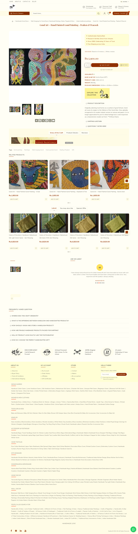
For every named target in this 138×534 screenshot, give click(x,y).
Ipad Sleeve (40, 435)
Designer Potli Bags (106, 433)
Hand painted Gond (51, 150)
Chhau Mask (41, 500)
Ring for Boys (56, 424)
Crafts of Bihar (69, 514)
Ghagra (53, 402)
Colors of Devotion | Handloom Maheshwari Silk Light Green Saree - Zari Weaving (23, 236)
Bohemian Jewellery (89, 422)
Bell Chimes (85, 493)
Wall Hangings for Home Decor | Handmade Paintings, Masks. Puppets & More (52, 21)
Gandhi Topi (48, 435)
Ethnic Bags (60, 433)
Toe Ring (48, 424)
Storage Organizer (91, 480)
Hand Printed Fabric (91, 404)
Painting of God (92, 495)
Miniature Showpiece (30, 480)
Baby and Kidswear (17, 413)
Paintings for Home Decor (41, 495)
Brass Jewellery (77, 422)
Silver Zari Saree (29, 391)
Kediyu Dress (80, 404)
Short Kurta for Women (112, 402)
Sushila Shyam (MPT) (101, 77)
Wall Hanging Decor (31, 493)
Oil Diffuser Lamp (78, 482)
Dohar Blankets (65, 446)
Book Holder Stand (115, 480)
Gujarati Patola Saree (114, 391)
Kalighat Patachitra (74, 498)
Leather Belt (56, 435)
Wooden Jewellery (48, 422)
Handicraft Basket (76, 468)
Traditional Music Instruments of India (89, 518)
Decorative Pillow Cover (78, 446)
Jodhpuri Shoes (105, 435)
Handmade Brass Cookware (55, 457)
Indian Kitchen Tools (40, 457)
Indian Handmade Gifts (109, 518)
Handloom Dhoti (49, 404)
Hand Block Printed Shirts (87, 402)
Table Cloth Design (53, 449)
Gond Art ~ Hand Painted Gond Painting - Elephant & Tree (68, 192)
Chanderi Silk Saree (77, 388)
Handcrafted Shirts (72, 402)
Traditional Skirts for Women (40, 402)
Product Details (72, 133)
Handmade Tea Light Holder (106, 482)
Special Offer (81, 208)
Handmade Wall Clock (25, 495)
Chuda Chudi (65, 424)
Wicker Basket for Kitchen (19, 460)
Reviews (85, 133)
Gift (73, 150)
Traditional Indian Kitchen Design (96, 457)
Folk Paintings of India (69, 509)
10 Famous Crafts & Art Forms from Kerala (110, 514)
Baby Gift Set (28, 413)
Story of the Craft (56, 133)
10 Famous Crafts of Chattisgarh (45, 511)
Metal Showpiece (43, 480)
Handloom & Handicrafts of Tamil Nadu (51, 514)
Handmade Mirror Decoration (76, 480)
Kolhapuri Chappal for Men (92, 435)
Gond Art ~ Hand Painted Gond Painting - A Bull (24, 192)
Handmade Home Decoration (82, 460)
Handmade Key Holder (18, 482)
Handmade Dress (16, 402)
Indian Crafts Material (19, 518)
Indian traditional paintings (83, 21)
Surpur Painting (62, 498)
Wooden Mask (32, 500)
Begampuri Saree (103, 388)
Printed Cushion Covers (93, 446)
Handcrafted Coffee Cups (43, 468)
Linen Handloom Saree (34, 388)
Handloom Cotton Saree (18, 388)
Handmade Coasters (24, 471)
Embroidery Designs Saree (57, 391)
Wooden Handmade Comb (55, 518)
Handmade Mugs (65, 468)
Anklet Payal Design (113, 422)
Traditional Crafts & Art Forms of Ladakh (69, 511)
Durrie (28, 449)
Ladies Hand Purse (50, 433)
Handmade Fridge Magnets (52, 460)
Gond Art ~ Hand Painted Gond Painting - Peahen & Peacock (15, 282)
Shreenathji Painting (24, 498)
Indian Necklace (101, 422)
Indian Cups (55, 468)
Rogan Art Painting (55, 495)
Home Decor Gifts (97, 460)
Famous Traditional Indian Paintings (88, 509)
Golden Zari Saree (16, 391)
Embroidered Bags (70, 433)
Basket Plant (29, 482)
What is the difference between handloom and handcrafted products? (40, 321)
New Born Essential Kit (75, 413)
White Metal (58, 422)
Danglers (19, 424)
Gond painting (18, 150)
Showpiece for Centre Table (57, 480)
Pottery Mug (31, 468)
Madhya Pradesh (65, 150)
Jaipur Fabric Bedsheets (33, 446)
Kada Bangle (27, 424)
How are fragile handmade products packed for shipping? (35, 330)
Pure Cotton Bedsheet (18, 446)
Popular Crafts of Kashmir (90, 511)
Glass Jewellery (16, 422)
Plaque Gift (112, 493)
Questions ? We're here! (97, 126)
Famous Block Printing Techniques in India (100, 516)
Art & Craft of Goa (105, 511)
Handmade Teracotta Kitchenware (75, 457)
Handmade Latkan (75, 424)
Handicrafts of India (17, 509)
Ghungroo (35, 424)
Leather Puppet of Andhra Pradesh (106, 498)
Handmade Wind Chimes (73, 493)
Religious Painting (103, 495)
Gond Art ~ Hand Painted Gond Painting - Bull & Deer (107, 192)
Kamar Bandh (65, 435)
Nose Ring (42, 424)
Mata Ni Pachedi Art (37, 498)
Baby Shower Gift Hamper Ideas (57, 413)
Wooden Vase (50, 482)
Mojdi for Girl (115, 435)
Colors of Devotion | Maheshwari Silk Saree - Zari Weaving (114, 236)
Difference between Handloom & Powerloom (44, 516)
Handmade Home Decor (22, 21)
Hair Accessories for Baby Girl (106, 413)
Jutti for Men (79, 435)
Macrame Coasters (36, 471)
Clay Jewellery (67, 422)
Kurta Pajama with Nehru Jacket (65, 404)
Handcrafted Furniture (23, 484)
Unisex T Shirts (61, 402)
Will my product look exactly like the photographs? (33, 335)
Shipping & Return (95, 121)
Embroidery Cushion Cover (109, 446)
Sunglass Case (15, 435)
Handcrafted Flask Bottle (18, 468)
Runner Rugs (21, 449)
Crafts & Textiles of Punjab (26, 511)
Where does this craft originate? (25, 316)
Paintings (27, 150)
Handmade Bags (16, 433)
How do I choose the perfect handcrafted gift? (31, 340)
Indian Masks (23, 500)
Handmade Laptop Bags (28, 435)
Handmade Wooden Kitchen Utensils (22, 457)
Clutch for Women (38, 433)
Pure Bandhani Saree (100, 391)
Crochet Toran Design (58, 493)
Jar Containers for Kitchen (35, 460)
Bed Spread (44, 446)
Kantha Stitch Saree (86, 391)
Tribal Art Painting (67, 495)
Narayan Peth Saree (91, 388)
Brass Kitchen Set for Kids (115, 457)
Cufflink (72, 435)
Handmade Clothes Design (106, 404)
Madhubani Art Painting (88, 498)
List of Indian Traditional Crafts (34, 509)
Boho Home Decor (51, 484)
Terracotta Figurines (17, 480)
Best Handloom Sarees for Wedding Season (73, 516)
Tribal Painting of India (80, 495)
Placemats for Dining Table (39, 449)
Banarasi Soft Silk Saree (117, 388)
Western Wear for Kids (40, 413)
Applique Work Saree (72, 391)
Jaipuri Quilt (56, 446)
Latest (54, 208)
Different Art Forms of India (53, 509)
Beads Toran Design (44, 493)
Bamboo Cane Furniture (38, 484)
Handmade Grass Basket (90, 468)
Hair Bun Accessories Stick (95, 424)
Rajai (50, 446)
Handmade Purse (94, 433)
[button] (11, 180)
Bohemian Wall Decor (17, 493)
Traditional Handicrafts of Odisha (86, 514)
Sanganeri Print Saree (23, 393)
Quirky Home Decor (67, 460)
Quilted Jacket (20, 404)
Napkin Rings (56, 471)
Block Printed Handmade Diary (36, 518)
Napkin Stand (47, 471)
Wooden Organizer (103, 480)
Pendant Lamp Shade (90, 482)
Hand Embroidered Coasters (107, 468)
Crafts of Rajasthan (106, 509)
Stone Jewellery (36, 422)
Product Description (96, 103)
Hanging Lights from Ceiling (63, 482)
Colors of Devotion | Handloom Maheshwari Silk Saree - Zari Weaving (84, 236)
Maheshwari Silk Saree (63, 388)
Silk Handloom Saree (48, 388)
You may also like (66, 208)
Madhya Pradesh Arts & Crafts (29, 514)
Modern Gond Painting (50, 498)
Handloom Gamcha (66, 449)
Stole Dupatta (39, 404)
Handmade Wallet (82, 433)
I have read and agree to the (110, 378)
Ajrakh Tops (100, 402)
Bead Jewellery (26, 422)
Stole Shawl (29, 404)
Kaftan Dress (27, 402)
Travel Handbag (27, 433)
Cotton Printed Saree (41, 391)
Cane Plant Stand (39, 482)
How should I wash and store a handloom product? (33, 325)
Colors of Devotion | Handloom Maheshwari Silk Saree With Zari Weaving (53, 236)
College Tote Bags (118, 433)
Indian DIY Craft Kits (71, 518)
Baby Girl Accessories (89, 413)
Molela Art (105, 493)
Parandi (84, 424)
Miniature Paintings (120, 516)
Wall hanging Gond (38, 150)
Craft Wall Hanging (95, 493)
